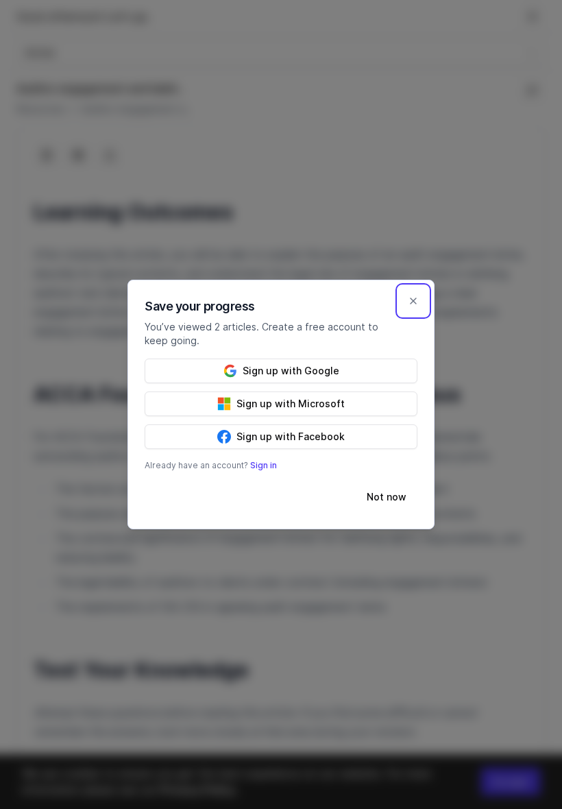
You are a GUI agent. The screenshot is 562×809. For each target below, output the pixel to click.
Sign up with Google (291, 370)
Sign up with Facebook (290, 436)
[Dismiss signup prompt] (413, 301)
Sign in (263, 465)
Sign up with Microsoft (290, 403)
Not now (386, 497)
